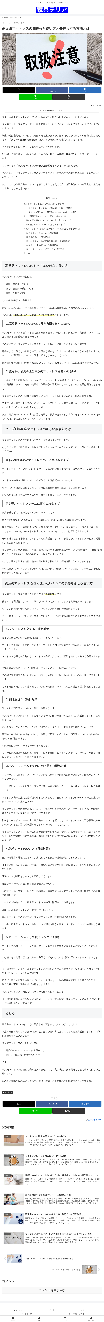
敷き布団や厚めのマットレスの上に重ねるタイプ (48, 220)
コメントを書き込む (52, 1290)
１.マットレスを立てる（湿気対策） (42, 233)
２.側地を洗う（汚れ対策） (38, 237)
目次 (48, 198)
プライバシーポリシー (77, 1314)
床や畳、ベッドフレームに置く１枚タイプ (45, 224)
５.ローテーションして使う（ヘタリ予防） (45, 249)
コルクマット (86, 1310)
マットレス (8, 1092)
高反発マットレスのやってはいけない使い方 (44, 204)
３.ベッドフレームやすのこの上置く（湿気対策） (48, 241)
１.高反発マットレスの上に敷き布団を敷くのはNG (49, 208)
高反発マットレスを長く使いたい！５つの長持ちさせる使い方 (52, 228)
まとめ (27, 253)
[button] (68, 97)
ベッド (52, 1310)
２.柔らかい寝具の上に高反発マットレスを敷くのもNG (51, 212)
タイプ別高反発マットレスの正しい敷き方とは (45, 216)
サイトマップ (26, 1314)
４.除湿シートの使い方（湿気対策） (42, 245)
